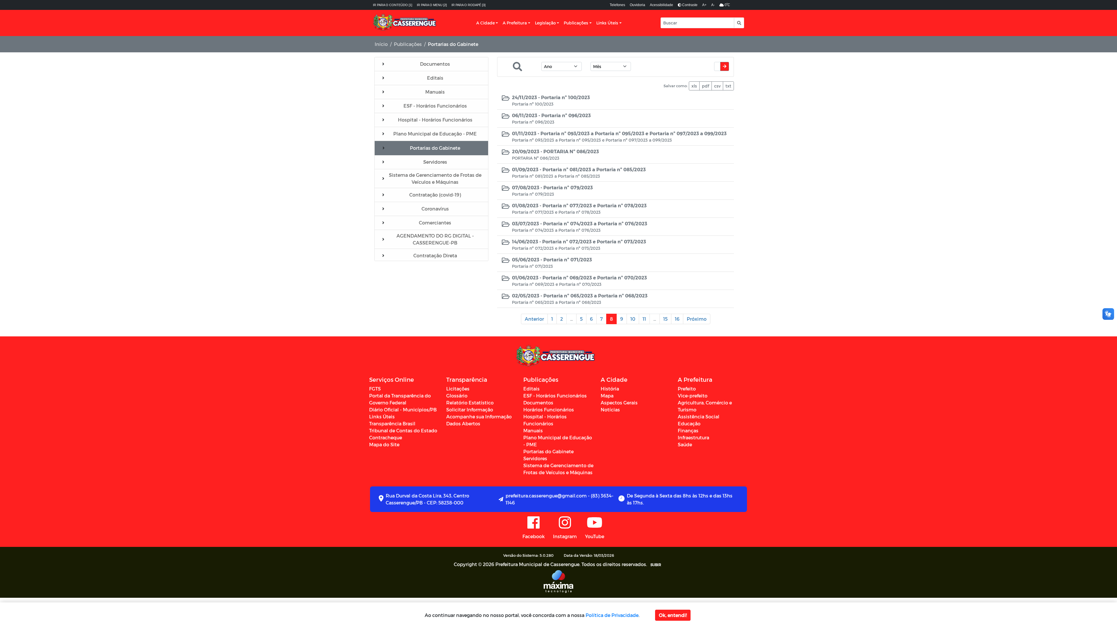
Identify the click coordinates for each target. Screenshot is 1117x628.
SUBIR (655, 565)
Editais (531, 388)
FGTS (375, 388)
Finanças (688, 430)
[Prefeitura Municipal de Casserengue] (405, 23)
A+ (704, 5)
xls (694, 85)
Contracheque (385, 437)
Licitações (457, 388)
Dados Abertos (463, 423)
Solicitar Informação (469, 409)
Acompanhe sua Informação (479, 416)
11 (644, 319)
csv (717, 85)
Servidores (535, 458)
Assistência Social (698, 416)
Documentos (538, 402)
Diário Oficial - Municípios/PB (403, 409)
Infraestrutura (693, 437)
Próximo (697, 319)
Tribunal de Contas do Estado (403, 430)
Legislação (545, 22)
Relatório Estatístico (470, 402)
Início (381, 44)
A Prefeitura (515, 22)
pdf (705, 85)
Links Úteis (607, 22)
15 (665, 319)
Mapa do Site (384, 444)
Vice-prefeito (692, 395)
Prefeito (687, 388)
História (610, 388)
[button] (739, 23)
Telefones (617, 5)
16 (677, 319)
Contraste (689, 5)
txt (728, 85)
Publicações (576, 22)
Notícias (610, 409)
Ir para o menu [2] (432, 5)
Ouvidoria (637, 5)
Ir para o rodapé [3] (468, 5)
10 (632, 319)
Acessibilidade (661, 5)
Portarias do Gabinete (548, 451)
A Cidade (485, 22)
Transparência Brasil (392, 423)
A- (713, 5)
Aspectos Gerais (619, 402)
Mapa (607, 395)
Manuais (533, 430)
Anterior (534, 319)
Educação (689, 423)
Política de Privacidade (612, 615)
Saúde (685, 444)
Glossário (456, 395)
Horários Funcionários (548, 409)
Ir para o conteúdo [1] (392, 5)
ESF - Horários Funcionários (555, 395)
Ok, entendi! (673, 615)
